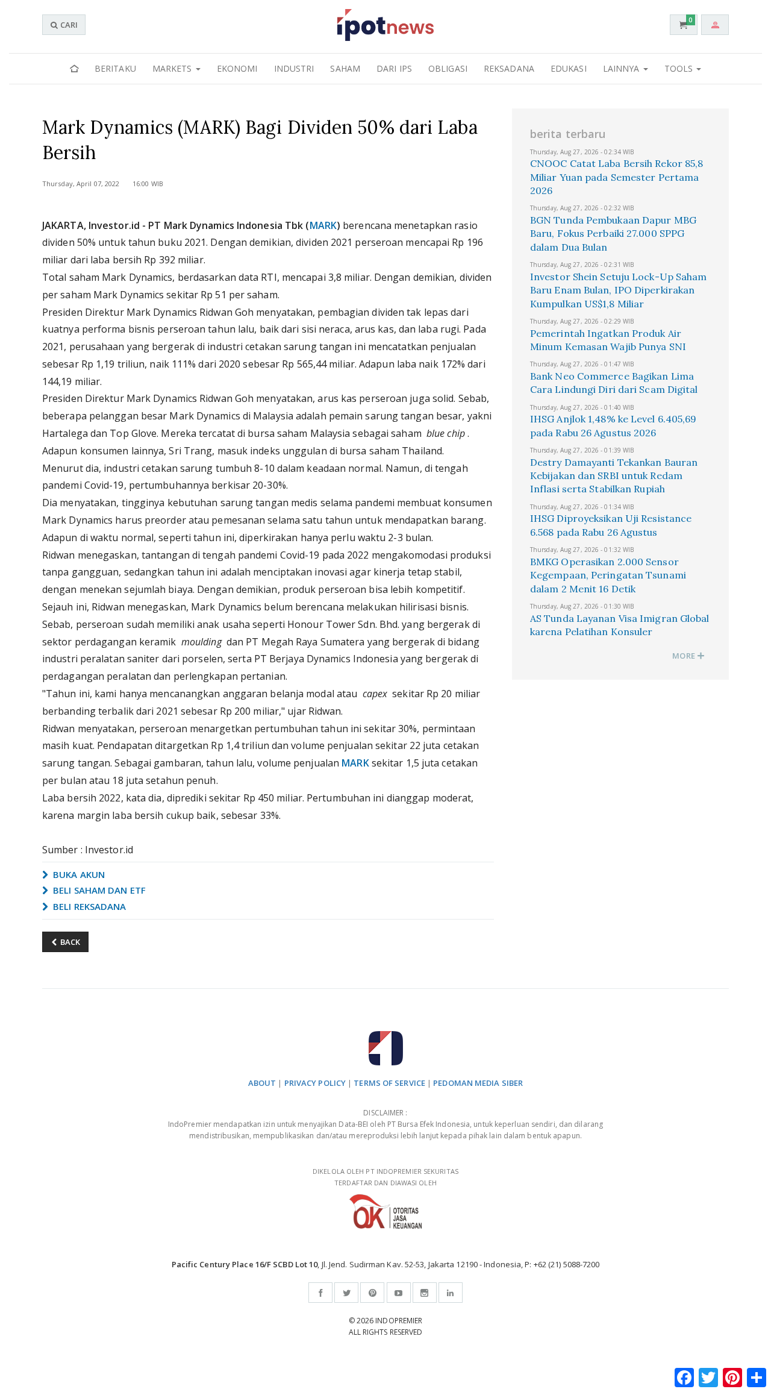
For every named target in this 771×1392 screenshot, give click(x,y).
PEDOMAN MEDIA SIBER (478, 1082)
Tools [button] (680, 68)
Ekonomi (237, 68)
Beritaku (115, 68)
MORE (684, 655)
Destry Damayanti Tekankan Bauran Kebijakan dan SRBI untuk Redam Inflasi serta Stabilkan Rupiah (614, 475)
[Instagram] (425, 1292)
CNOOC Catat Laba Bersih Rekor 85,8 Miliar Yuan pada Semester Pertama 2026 (616, 176)
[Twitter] (346, 1292)
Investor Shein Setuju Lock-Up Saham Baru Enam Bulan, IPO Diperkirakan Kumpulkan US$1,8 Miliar (618, 290)
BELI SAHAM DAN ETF (98, 890)
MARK (323, 225)
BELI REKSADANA (88, 906)
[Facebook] (320, 1292)
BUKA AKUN (78, 874)
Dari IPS (394, 68)
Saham (345, 68)
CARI (68, 24)
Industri (294, 68)
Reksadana (509, 68)
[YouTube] (399, 1292)
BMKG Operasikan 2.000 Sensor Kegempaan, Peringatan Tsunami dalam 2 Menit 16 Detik (608, 575)
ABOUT (262, 1082)
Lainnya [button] (622, 68)
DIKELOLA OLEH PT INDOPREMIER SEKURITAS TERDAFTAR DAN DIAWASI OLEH (385, 1177)
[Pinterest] (372, 1292)
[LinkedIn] (451, 1292)
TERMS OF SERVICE (389, 1082)
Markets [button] (173, 68)
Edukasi (569, 68)
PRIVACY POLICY (315, 1082)
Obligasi (447, 68)
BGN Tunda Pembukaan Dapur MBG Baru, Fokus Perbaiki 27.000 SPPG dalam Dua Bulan (613, 233)
